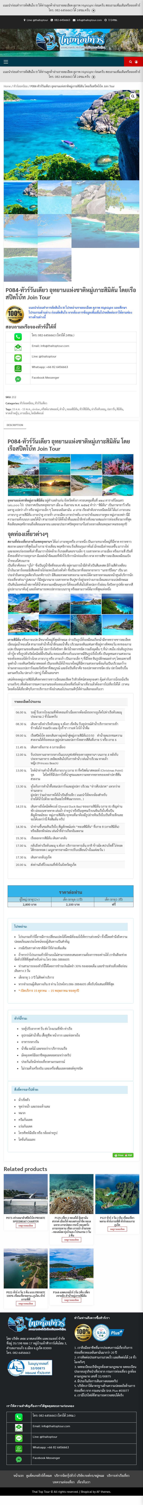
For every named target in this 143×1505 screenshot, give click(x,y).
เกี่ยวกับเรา (83, 1482)
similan (36, 409)
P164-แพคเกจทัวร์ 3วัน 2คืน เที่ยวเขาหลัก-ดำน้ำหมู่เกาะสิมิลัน (71, 1294)
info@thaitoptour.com (89, 20)
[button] (133, 96)
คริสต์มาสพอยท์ (49, 409)
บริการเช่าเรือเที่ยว (118, 1476)
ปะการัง (111, 409)
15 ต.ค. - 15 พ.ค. (21, 409)
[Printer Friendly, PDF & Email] (123, 1154)
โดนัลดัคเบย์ (37, 413)
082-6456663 (62, 20)
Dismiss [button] (93, 11)
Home (7, 86)
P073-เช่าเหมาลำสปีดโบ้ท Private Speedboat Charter (25, 1219)
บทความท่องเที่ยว (63, 1482)
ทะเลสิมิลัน (72, 409)
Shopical (86, 1491)
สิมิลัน (120, 409)
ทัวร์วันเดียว (41, 403)
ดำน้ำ (62, 409)
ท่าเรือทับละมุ (98, 409)
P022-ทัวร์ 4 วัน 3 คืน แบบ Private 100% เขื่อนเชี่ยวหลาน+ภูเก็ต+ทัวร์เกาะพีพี (25, 1296)
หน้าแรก (19, 1476)
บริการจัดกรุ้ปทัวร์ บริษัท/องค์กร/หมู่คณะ (79, 1476)
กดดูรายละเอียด (25, 1225)
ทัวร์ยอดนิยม (20, 86)
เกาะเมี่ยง (25, 413)
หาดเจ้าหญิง (12, 413)
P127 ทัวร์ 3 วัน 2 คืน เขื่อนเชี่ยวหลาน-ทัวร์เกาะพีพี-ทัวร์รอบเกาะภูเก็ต (117, 1221)
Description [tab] (15, 425)
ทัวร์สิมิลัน (85, 409)
